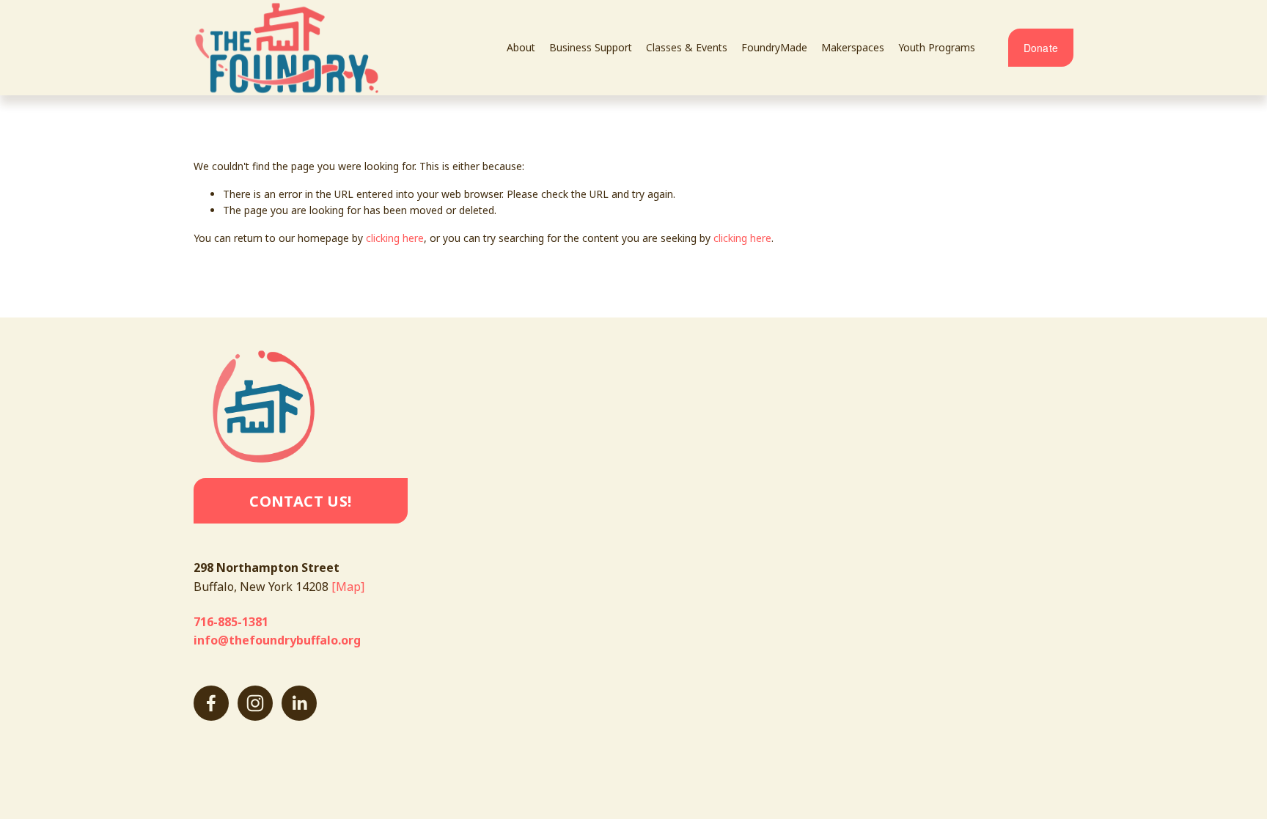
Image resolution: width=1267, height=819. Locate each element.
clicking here (395, 238)
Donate (1041, 47)
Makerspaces (852, 47)
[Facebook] (211, 703)
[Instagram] (255, 703)
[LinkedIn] (299, 703)
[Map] (347, 587)
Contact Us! (300, 501)
